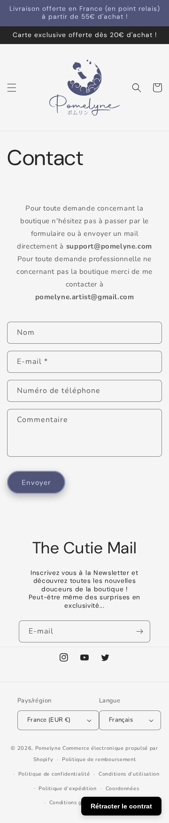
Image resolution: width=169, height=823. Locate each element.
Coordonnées (122, 788)
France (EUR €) (49, 720)
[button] (11, 87)
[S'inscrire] (139, 631)
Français (121, 720)
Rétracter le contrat (121, 806)
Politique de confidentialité (54, 774)
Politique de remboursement (99, 759)
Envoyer (36, 482)
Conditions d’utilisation (129, 774)
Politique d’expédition (67, 788)
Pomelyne (48, 748)
